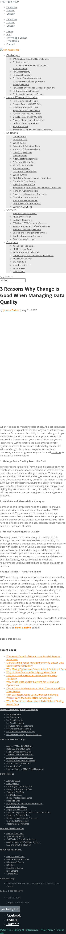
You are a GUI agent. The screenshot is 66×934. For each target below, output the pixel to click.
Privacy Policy (47, 930)
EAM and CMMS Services (25, 213)
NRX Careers (19, 268)
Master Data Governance (25, 200)
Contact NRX (19, 271)
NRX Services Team (22, 216)
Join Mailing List (10, 909)
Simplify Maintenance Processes (29, 120)
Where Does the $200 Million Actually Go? (29, 697)
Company (12, 242)
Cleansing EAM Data (22, 152)
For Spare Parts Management (27, 78)
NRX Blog (10, 865)
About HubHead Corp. (23, 245)
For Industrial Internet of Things (28, 94)
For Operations (20, 68)
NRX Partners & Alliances (17, 859)
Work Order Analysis (23, 165)
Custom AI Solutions (22, 206)
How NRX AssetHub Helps (21, 97)
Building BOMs (20, 174)
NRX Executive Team (23, 249)
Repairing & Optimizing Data (26, 146)
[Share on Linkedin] (20, 642)
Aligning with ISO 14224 (24, 184)
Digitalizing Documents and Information (32, 178)
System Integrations (22, 219)
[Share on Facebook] (2, 642)
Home (9, 31)
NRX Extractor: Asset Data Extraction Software (32, 694)
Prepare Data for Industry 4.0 (27, 203)
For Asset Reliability (22, 74)
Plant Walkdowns (21, 168)
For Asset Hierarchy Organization (29, 81)
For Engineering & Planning (26, 90)
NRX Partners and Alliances (26, 252)
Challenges (13, 55)
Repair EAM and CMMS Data (26, 110)
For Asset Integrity (21, 71)
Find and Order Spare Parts (26, 123)
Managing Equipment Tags (25, 190)
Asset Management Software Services (31, 226)
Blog (8, 34)
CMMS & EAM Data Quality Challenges (31, 58)
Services (11, 210)
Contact (10, 44)
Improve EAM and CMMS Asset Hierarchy (32, 129)
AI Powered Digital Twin (24, 162)
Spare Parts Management (25, 197)
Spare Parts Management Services (30, 232)
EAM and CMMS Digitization (18, 845)
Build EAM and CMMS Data (25, 107)
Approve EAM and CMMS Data (19, 754)
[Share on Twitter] (6, 642)
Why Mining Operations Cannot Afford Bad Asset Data (36, 669)
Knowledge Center (16, 37)
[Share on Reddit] (11, 642)
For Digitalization (21, 84)
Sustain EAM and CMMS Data (27, 113)
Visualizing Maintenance (25, 171)
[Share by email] (25, 642)
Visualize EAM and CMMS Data (27, 116)
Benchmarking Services (24, 239)
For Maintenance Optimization (33, 65)
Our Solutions (19, 136)
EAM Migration (20, 155)
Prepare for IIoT (20, 126)
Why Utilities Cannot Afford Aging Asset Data (31, 672)
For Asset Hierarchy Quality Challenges (23, 734)
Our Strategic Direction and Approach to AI (33, 255)
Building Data (19, 142)
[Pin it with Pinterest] (16, 642)
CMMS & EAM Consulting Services (21, 839)
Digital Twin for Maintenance (19, 798)
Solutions (12, 133)
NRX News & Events (22, 258)
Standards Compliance (24, 181)
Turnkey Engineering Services (27, 235)
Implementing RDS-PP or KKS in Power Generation (37, 187)
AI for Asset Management (25, 158)
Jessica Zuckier (11, 310)
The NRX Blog (19, 261)
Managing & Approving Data (26, 149)
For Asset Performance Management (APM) (33, 87)
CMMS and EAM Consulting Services (30, 223)
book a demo (23, 627)
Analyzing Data (20, 139)
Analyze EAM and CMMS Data (27, 104)
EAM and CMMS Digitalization (27, 229)
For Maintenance (21, 62)
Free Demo (12, 40)
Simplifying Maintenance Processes (30, 194)
